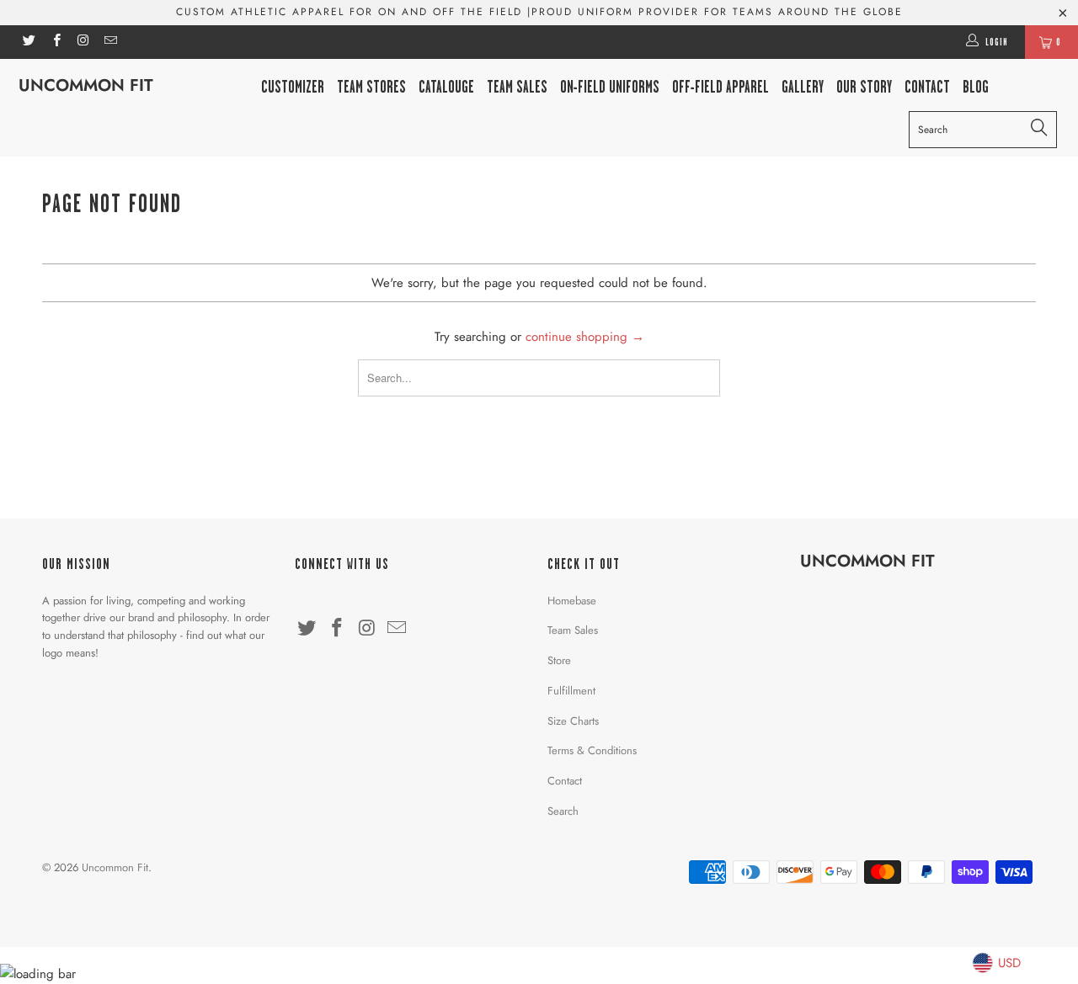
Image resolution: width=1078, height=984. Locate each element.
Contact (564, 781)
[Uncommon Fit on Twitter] (28, 42)
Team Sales (517, 87)
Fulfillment (571, 691)
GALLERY (803, 87)
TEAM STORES (371, 87)
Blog (976, 87)
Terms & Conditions (592, 750)
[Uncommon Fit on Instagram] (83, 42)
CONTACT (927, 87)
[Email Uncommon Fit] (110, 42)
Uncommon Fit (86, 85)
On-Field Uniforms (609, 87)
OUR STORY (864, 87)
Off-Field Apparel (720, 87)
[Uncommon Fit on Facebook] (55, 42)
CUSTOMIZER (292, 87)
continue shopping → (585, 336)
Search (563, 811)
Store (559, 660)
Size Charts (573, 721)
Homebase (571, 601)
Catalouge (446, 87)
